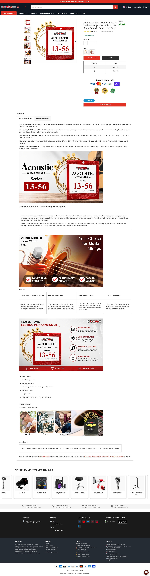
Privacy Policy (49, 545)
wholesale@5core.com (112, 554)
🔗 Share (89, 100)
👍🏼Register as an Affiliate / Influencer (86, 547)
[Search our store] (115, 7)
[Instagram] (92, 521)
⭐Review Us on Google (82, 554)
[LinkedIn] (79, 526)
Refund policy (63, 573)
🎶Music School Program (83, 551)
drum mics (113, 456)
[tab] (25, 118)
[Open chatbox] (146, 572)
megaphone (120, 456)
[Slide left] (33, 41)
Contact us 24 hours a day (92, 507)
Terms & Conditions (50, 549)
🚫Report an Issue (81, 549)
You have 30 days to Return (63, 507)
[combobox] (74, 7)
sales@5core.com (58, 524)
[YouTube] (83, 521)
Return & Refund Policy (51, 547)
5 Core (72, 570)
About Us (48, 543)
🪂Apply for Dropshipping (83, 545)
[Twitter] (88, 521)
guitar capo (87, 456)
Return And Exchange (51, 552)
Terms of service (78, 573)
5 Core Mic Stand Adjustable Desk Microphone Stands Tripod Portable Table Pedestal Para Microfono (23, 569)
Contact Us (48, 551)
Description (20, 113)
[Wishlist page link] (25, 7)
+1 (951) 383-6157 (58, 530)
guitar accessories (44, 456)
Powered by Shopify (78, 570)
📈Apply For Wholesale (82, 543)
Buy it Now (110, 58)
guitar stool (105, 456)
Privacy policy (70, 573)
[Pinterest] (96, 521)
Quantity (86, 39)
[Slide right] (27, 62)
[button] (87, 31)
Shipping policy (86, 573)
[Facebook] (79, 521)
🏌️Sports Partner (80, 552)
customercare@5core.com (123, 546)
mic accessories (96, 456)
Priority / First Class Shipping (33, 507)
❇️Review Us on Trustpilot (83, 556)
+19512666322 (123, 556)
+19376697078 (121, 544)
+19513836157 (115, 547)
